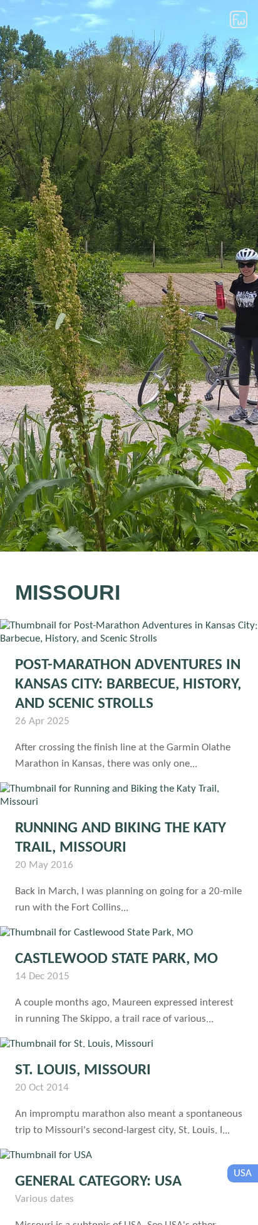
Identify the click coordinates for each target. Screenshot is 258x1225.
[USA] (129, 1155)
